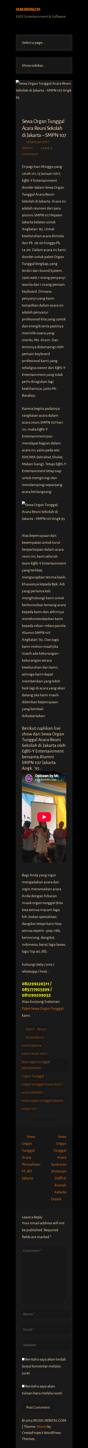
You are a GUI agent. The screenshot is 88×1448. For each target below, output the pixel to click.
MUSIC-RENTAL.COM (28, 10)
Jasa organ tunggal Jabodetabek (35, 1065)
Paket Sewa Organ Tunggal (43, 1008)
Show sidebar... (34, 65)
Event (30, 1029)
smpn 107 (28, 1109)
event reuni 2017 (34, 1054)
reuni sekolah (32, 1092)
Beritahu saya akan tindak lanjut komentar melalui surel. (44, 1366)
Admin (27, 148)
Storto (42, 1427)
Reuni (42, 1029)
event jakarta (31, 1045)
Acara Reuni (35, 1037)
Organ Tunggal (32, 1076)
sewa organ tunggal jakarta (42, 1100)
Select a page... (33, 43)
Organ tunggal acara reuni (41, 1084)
